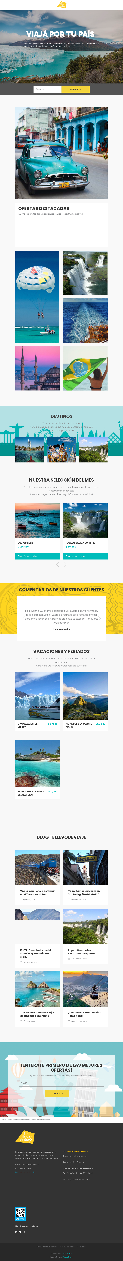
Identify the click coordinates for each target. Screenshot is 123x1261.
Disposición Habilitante (25, 1168)
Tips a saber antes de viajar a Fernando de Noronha (37, 1010)
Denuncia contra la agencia (75, 1152)
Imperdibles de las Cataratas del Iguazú (81, 947)
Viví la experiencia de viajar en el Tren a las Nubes (37, 888)
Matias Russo (68, 1253)
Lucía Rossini (66, 1250)
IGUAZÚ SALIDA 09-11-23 (32, 543)
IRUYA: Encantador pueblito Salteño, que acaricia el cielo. (37, 949)
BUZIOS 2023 (73, 543)
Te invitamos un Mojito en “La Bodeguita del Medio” (84, 888)
